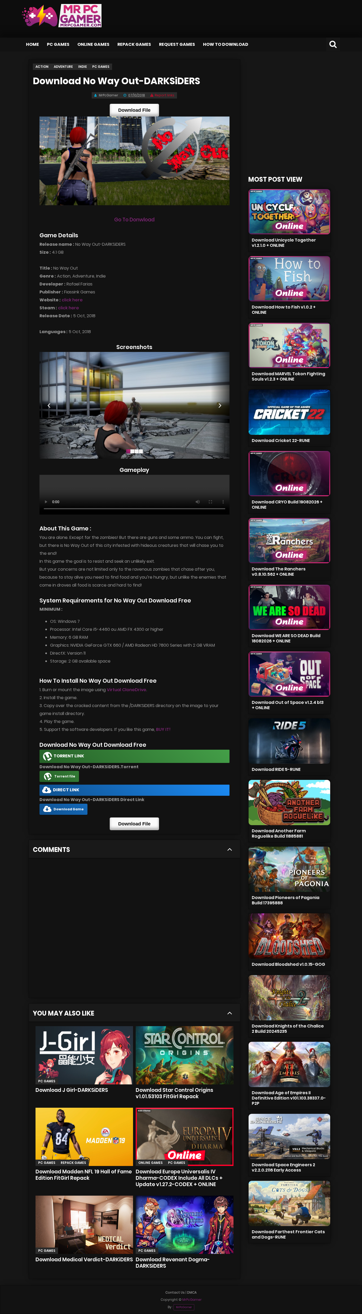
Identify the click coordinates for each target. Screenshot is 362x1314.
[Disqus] (134, 930)
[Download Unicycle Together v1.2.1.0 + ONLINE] (289, 211)
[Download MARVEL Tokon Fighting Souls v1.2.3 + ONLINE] (289, 345)
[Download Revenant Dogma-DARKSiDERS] (184, 1225)
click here (72, 300)
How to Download (225, 44)
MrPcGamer (184, 1307)
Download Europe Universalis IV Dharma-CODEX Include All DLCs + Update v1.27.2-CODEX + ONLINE (179, 1178)
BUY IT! (163, 729)
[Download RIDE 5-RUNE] (289, 741)
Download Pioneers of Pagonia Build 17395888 (285, 900)
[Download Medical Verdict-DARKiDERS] (84, 1225)
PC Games (58, 44)
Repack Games (134, 44)
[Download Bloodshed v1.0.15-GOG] (289, 936)
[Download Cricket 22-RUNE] (289, 412)
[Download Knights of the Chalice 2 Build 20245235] (289, 997)
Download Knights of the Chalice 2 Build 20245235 (288, 1028)
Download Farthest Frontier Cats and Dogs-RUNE (288, 1234)
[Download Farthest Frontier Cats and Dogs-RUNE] (289, 1203)
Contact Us (175, 1292)
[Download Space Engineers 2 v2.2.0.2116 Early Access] (289, 1136)
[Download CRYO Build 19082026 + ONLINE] (289, 473)
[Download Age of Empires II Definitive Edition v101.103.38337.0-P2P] (289, 1064)
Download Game (69, 809)
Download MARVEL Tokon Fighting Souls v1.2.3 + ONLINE (288, 376)
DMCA (192, 1292)
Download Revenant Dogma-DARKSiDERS (173, 1263)
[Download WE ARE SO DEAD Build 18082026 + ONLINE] (289, 607)
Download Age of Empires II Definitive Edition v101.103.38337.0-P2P (289, 1098)
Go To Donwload (134, 219)
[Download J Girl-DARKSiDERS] (84, 1055)
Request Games (177, 44)
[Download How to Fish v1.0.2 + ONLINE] (289, 278)
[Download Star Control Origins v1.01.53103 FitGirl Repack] (184, 1055)
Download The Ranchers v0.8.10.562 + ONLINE (279, 571)
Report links (164, 95)
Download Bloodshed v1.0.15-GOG (288, 964)
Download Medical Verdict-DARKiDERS (84, 1259)
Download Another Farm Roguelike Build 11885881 (279, 833)
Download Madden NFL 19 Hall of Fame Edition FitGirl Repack (84, 1175)
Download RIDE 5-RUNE (276, 769)
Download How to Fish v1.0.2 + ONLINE (284, 309)
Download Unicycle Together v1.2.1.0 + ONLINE (284, 242)
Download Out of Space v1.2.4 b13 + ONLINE (288, 705)
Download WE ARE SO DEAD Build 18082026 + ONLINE (286, 638)
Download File (134, 110)
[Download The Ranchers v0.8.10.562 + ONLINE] (289, 540)
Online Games (93, 44)
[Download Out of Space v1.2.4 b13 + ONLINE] (289, 674)
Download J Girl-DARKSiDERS (72, 1090)
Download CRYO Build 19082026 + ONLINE (287, 504)
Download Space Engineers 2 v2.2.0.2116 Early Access (283, 1167)
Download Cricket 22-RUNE (281, 440)
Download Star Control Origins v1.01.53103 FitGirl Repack (174, 1093)
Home (32, 44)
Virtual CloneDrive (126, 690)
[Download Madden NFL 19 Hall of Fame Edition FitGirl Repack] (84, 1137)
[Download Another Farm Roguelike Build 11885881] (289, 802)
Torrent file (64, 776)
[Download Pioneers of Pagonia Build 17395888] (289, 869)
